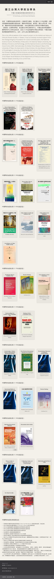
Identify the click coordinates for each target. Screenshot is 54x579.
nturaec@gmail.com (12, 568)
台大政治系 (6, 571)
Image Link (9, 81)
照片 (47, 555)
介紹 (15, 449)
